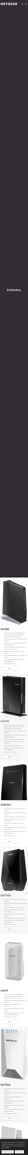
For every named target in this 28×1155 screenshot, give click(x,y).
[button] (22, 4)
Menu (25, 3)
